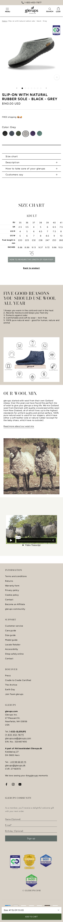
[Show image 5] (34, 88)
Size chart (12, 156)
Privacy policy (12, 590)
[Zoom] (56, 77)
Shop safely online (14, 654)
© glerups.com (31, 890)
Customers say (14, 174)
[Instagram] (13, 784)
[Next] (46, 88)
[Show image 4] (31, 88)
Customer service (14, 626)
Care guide (10, 630)
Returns (9, 581)
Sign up (31, 838)
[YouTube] (20, 784)
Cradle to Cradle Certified (18, 680)
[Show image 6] (37, 88)
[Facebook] (6, 784)
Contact (9, 600)
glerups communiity (15, 609)
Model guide (11, 640)
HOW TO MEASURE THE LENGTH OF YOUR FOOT (31, 260)
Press (8, 675)
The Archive (11, 685)
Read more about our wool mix (19, 426)
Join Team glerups (14, 694)
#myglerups (32, 775)
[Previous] (16, 88)
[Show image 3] (28, 88)
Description (12, 162)
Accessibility (11, 649)
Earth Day (10, 689)
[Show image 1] (22, 88)
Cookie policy (12, 595)
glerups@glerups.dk (15, 765)
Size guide (10, 635)
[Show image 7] (40, 88)
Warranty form (12, 586)
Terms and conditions (16, 576)
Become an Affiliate (15, 604)
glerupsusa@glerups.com (18, 738)
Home (4, 21)
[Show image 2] (25, 88)
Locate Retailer (13, 645)
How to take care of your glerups (25, 168)
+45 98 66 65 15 (18, 762)
